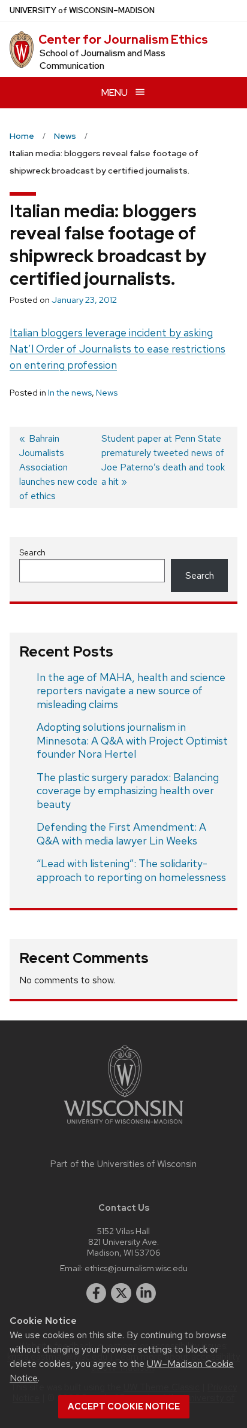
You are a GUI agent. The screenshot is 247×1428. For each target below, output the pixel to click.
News (107, 393)
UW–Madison (82, 10)
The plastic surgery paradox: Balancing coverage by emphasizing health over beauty (128, 790)
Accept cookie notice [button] (124, 1406)
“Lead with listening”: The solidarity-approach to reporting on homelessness (131, 870)
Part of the (123, 1164)
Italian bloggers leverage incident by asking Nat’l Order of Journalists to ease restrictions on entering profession (117, 349)
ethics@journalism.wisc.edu (136, 1268)
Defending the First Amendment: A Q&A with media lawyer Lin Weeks (121, 833)
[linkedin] (146, 1293)
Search (32, 552)
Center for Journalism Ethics (123, 39)
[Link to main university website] (123, 1126)
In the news (70, 393)
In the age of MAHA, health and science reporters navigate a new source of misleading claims (131, 690)
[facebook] (96, 1293)
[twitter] (121, 1293)
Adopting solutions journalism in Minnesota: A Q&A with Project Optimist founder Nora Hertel (132, 740)
